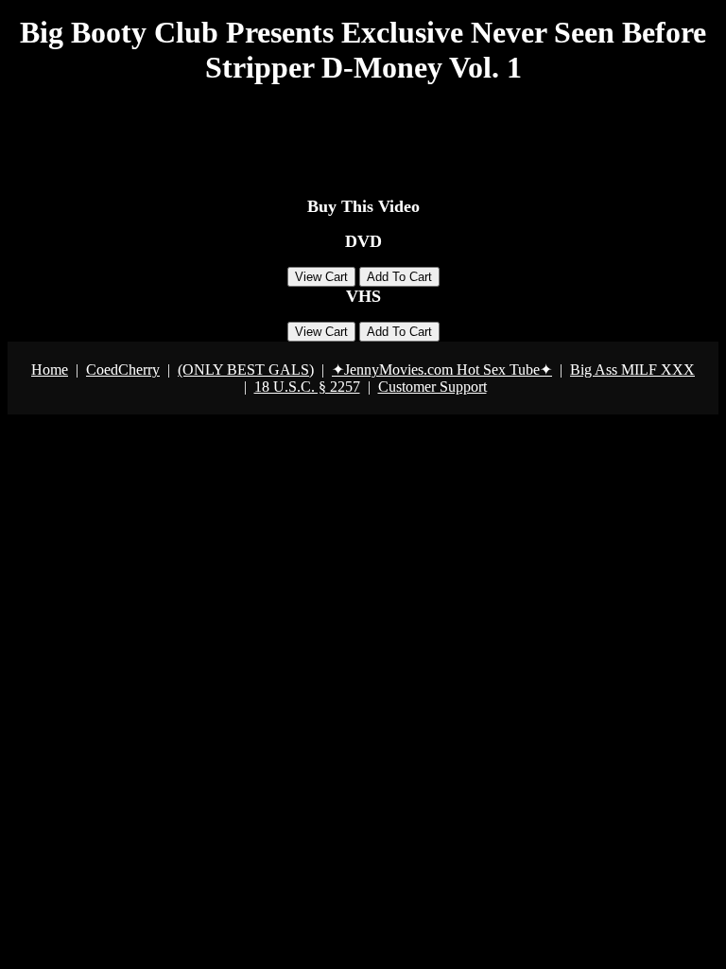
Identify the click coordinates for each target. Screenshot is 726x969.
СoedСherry (123, 369)
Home (49, 369)
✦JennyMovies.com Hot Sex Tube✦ (442, 369)
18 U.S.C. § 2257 (307, 387)
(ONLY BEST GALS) (246, 369)
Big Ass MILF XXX (632, 369)
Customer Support (432, 387)
